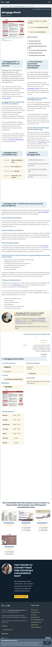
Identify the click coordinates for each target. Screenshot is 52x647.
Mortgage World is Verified (35, 53)
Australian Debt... (9, 523)
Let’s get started (22, 596)
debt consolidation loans (17, 139)
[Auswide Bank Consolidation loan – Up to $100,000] (26, 515)
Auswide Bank (25, 523)
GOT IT (47, 642)
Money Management (36, 627)
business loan (17, 285)
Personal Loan (34, 609)
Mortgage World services (35, 43)
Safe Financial (9, 546)
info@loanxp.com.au (8, 629)
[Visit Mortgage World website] (13, 398)
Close (48, 638)
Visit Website (8, 387)
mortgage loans (6, 98)
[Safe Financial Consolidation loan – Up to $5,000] (9, 539)
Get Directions (32, 373)
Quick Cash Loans (35, 612)
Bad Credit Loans (35, 617)
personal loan (42, 142)
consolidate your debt (33, 88)
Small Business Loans (36, 622)
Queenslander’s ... (43, 523)
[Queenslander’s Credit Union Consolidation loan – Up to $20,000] (42, 515)
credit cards (17, 265)
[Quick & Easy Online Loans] (5, 2)
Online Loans (6, 637)
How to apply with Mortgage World (38, 50)
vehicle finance (17, 298)
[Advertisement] (38, 189)
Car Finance (34, 614)
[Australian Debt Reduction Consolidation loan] (9, 515)
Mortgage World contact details (37, 55)
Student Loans (34, 624)
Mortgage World (8, 37)
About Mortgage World (34, 41)
